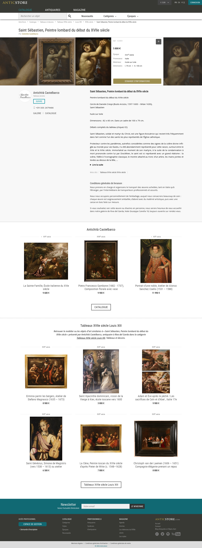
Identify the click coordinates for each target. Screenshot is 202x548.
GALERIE (37, 113)
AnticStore (22, 22)
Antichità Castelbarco (46, 93)
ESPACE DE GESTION (32, 524)
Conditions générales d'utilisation (96, 543)
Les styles (122, 536)
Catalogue (32, 22)
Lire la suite (97, 164)
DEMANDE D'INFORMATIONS (137, 81)
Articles (122, 526)
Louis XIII (78, 22)
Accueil (157, 523)
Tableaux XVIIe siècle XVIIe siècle (113, 172)
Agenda (121, 522)
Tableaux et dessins (47, 22)
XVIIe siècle (89, 22)
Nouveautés (87, 16)
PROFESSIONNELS (94, 519)
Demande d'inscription (28, 529)
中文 (183, 2)
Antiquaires (91, 522)
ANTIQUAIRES (52, 10)
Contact (158, 526)
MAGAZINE (79, 10)
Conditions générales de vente (120, 543)
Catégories (66, 522)
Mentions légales (77, 543)
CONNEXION (195, 2)
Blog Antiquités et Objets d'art (165, 529)
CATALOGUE (25, 10)
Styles (64, 526)
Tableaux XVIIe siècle (64, 22)
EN (179, 2)
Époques (65, 529)
